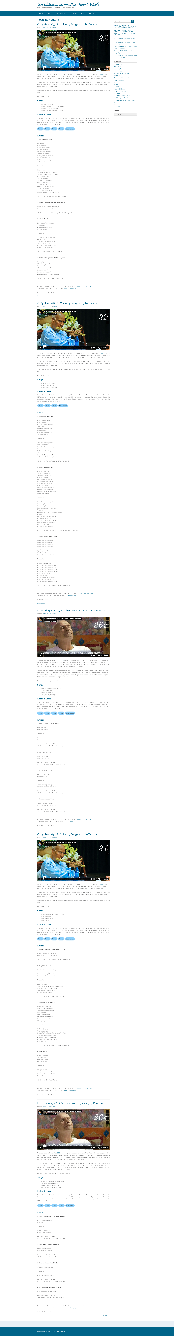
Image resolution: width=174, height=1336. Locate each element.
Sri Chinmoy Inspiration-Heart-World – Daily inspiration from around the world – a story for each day (124, 32)
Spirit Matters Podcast (120, 91)
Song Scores (70, 129)
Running (116, 87)
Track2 (47, 129)
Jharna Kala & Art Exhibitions (122, 78)
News (115, 82)
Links (83, 13)
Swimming (116, 104)
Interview (117, 75)
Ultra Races (117, 106)
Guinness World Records (121, 73)
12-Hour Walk (118, 64)
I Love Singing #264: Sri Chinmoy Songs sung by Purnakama (71, 1103)
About (49, 13)
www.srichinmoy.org (70, 288)
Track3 (54, 129)
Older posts (105, 1315)
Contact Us (93, 13)
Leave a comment (41, 296)
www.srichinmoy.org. (70, 595)
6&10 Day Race (118, 69)
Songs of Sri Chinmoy (120, 89)
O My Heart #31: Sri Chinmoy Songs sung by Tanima (67, 834)
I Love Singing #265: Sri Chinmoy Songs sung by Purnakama (71, 610)
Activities (73, 13)
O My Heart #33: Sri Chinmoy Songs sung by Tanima (67, 24)
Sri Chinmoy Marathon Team (122, 98)
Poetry (116, 84)
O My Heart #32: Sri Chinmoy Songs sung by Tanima (67, 303)
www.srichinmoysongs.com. (85, 593)
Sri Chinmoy (61, 13)
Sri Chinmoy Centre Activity (122, 95)
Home (41, 13)
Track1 (40, 129)
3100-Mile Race (118, 67)
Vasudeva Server (57, 1331)
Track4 (61, 129)
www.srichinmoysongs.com (85, 286)
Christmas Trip (118, 71)
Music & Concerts (119, 80)
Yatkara (55, 27)
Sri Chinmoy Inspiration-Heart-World (68, 4)
